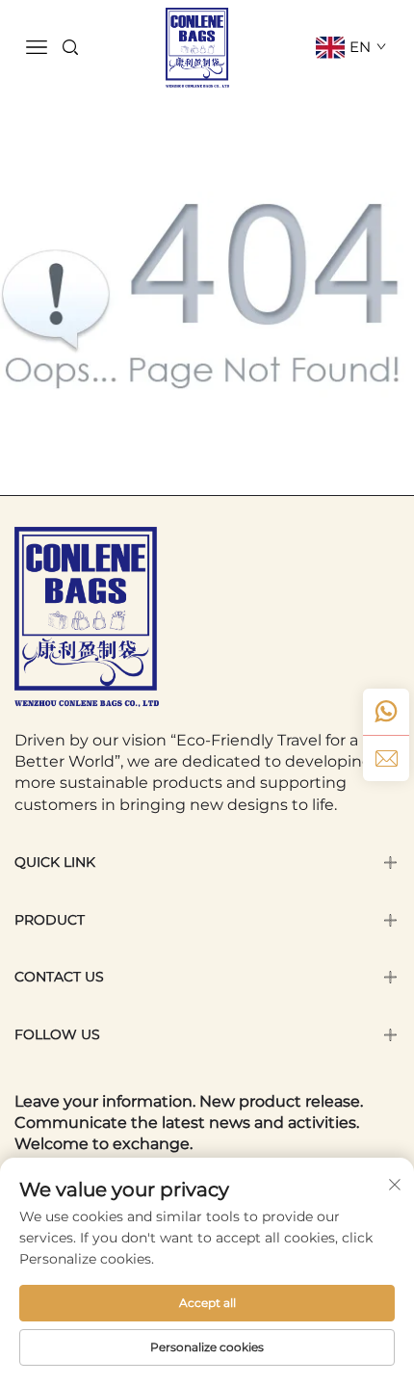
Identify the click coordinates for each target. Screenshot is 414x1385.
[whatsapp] (386, 712)
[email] (386, 758)
